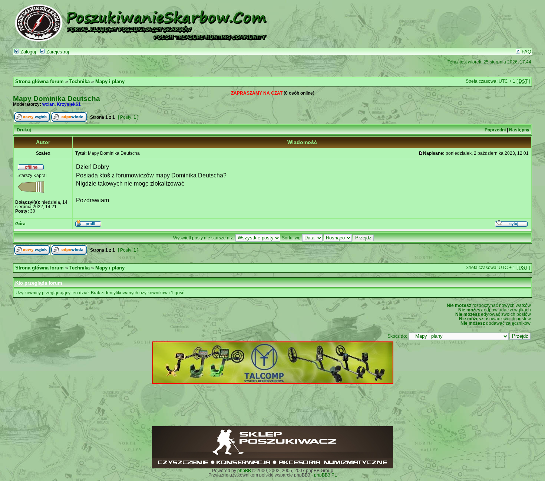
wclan (48, 104)
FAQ (525, 52)
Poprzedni (495, 130)
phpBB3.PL (325, 475)
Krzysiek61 (69, 104)
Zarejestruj (57, 52)
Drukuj (24, 130)
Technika (79, 81)
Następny (519, 130)
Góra (20, 224)
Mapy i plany (110, 81)
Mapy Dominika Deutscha (56, 98)
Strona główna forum (39, 81)
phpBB (244, 470)
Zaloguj (27, 52)
